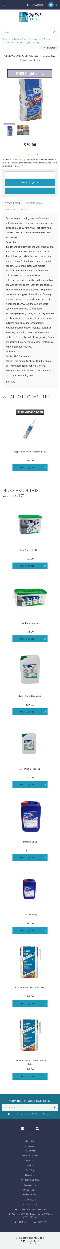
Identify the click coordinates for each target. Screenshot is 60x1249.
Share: (43, 47)
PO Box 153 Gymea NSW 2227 (32, 1221)
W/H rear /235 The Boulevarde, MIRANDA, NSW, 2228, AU (32, 1216)
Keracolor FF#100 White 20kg (30, 987)
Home (5, 39)
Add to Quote (31, 182)
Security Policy (30, 1194)
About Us (30, 1165)
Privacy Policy (47, 1114)
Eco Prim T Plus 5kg (30, 768)
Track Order (30, 1150)
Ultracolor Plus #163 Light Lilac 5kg (22, 42)
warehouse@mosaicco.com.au (32, 1209)
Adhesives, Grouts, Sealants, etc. (26, 39)
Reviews (10, 209)
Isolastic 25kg (30, 841)
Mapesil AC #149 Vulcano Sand (30, 451)
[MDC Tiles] (30, 16)
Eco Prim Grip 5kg (30, 622)
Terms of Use (30, 1185)
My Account (37, 4)
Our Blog (30, 1170)
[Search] (54, 32)
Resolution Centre (30, 1155)
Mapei (47, 39)
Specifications (34, 203)
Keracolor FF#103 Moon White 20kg (30, 1062)
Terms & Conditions (33, 1114)
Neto (39, 1243)
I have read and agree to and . (31, 1114)
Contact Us (30, 1174)
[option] (30, 95)
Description (12, 203)
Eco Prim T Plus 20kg (30, 695)
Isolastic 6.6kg (30, 914)
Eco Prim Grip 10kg (30, 549)
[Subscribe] (54, 1107)
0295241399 (32, 1204)
